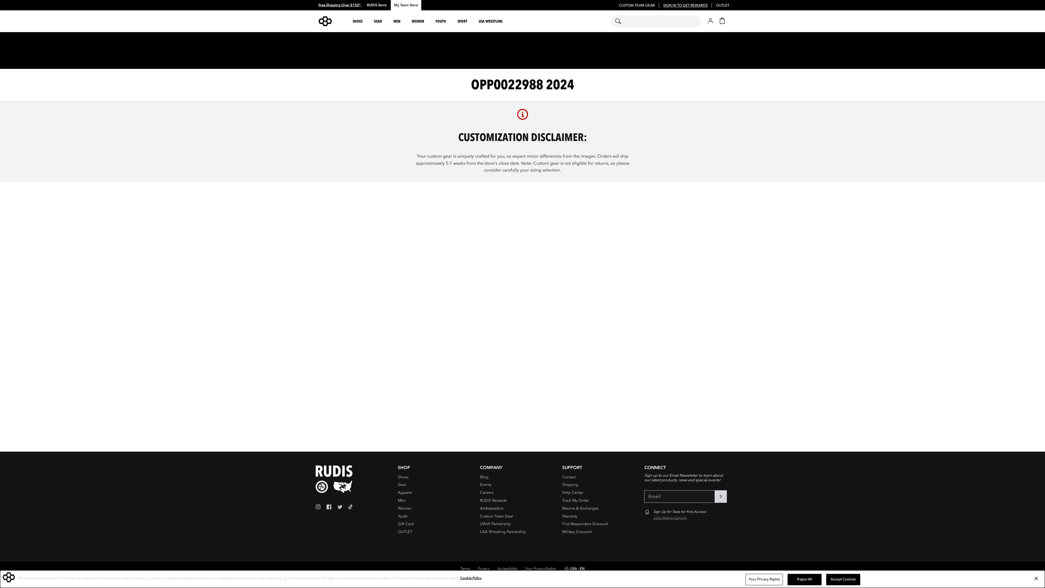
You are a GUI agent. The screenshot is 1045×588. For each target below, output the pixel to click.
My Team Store (406, 5)
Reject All (804, 579)
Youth (403, 516)
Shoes (403, 477)
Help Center (572, 492)
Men (401, 500)
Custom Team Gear (496, 516)
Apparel (405, 492)
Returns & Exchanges (580, 508)
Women (404, 508)
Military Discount (577, 531)
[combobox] (656, 21)
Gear (402, 484)
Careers (486, 492)
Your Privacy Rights (540, 568)
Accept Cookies (843, 579)
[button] (358, 21)
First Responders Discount (585, 523)
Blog (484, 477)
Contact (569, 477)
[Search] (621, 21)
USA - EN (577, 568)
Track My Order (575, 500)
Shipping (570, 484)
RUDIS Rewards (493, 500)
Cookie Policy (471, 578)
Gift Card (406, 523)
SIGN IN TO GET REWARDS (685, 5)
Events (485, 484)
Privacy (483, 568)
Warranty (569, 516)
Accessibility (507, 568)
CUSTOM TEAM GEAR (637, 5)
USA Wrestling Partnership (503, 531)
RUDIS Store (376, 5)
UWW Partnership (495, 523)
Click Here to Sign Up (670, 517)
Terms (465, 568)
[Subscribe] (721, 497)
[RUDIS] (331, 21)
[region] (522, 579)
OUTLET (722, 5)
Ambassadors (491, 508)
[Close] (1036, 578)
